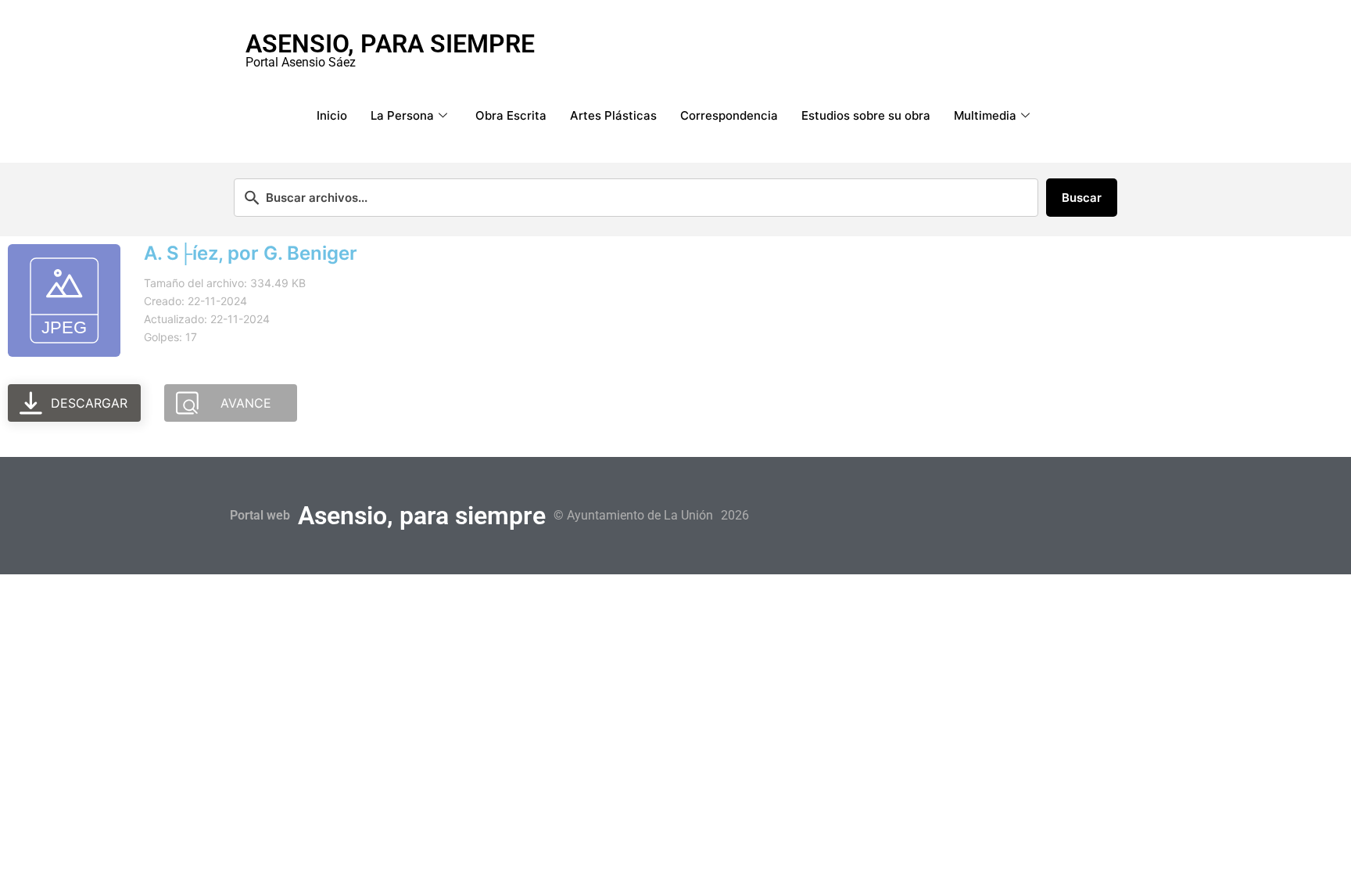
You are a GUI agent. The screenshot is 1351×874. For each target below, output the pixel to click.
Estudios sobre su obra (865, 115)
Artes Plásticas (613, 115)
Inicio (332, 115)
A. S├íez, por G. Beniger (250, 253)
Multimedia (985, 115)
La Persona (402, 115)
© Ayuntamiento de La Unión (633, 515)
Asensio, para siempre (390, 44)
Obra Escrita (510, 115)
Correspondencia (729, 115)
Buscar (1082, 197)
